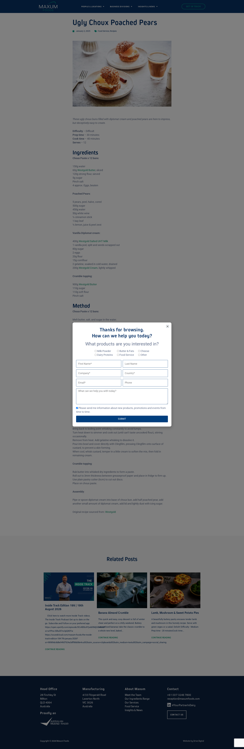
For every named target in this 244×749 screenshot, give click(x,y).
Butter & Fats (126, 351)
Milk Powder (104, 351)
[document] (122, 374)
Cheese (145, 351)
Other (144, 354)
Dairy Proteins (105, 354)
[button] (167, 326)
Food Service (126, 354)
